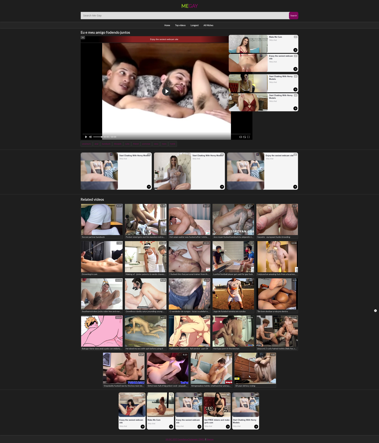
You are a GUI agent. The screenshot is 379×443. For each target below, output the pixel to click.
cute (127, 143)
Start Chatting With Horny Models (281, 77)
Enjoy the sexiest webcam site (164, 39)
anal (96, 143)
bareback (106, 143)
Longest (195, 25)
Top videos (180, 25)
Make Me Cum (275, 37)
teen (164, 143)
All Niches (208, 25)
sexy (156, 143)
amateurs (86, 143)
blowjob (117, 143)
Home (167, 25)
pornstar (146, 143)
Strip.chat (273, 40)
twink (172, 143)
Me (189, 6)
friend (136, 143)
